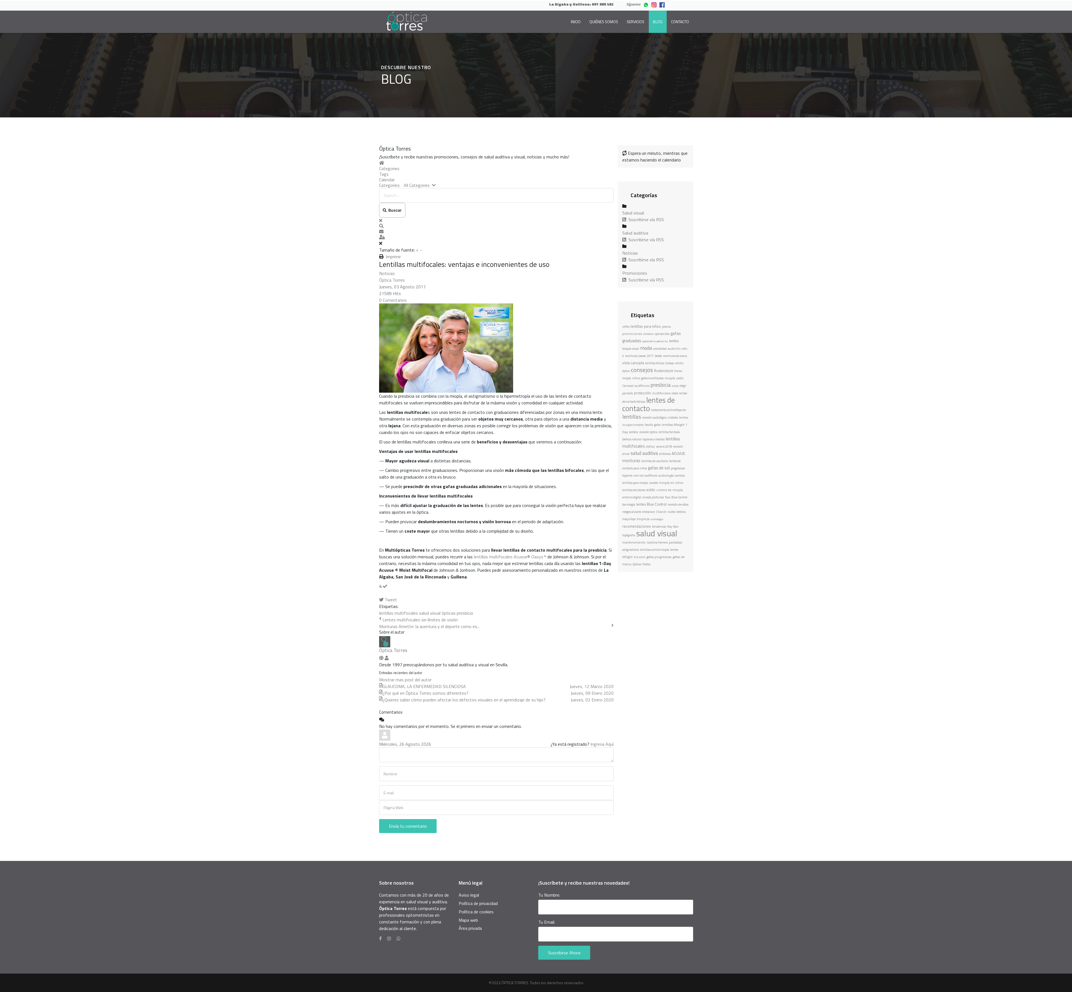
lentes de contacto (648, 404)
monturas (631, 460)
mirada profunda (653, 497)
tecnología (628, 504)
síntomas (665, 454)
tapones (627, 475)
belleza (681, 512)
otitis (626, 326)
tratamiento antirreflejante (668, 410)
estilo (650, 490)
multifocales (661, 393)
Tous (667, 497)
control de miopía (669, 490)
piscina (666, 326)
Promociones (634, 273)
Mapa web (468, 920)
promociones (632, 333)
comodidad (660, 348)
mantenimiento (634, 542)
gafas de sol (659, 468)
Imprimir (393, 256)
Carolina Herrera (657, 542)
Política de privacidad (478, 903)
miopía (670, 378)
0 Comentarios (393, 300)
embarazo (648, 512)
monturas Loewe (635, 356)
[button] (496, 226)
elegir (682, 385)
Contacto (680, 22)
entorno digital (631, 497)
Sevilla (649, 425)
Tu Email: (546, 922)
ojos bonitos (662, 334)
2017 (650, 356)
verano (648, 333)
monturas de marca (675, 356)
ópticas (449, 613)
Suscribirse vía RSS (645, 219)
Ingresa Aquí (602, 744)
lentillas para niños (646, 326)
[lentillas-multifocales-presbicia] (496, 348)
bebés (658, 356)
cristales (673, 417)
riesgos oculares (631, 512)
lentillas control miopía (654, 549)
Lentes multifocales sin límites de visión (420, 619)
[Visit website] (382, 658)
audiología (666, 475)
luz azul (639, 556)
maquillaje (629, 519)
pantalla (627, 393)
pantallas (675, 542)
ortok (675, 386)
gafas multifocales (652, 378)
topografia (628, 535)
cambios (680, 475)
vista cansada (633, 363)
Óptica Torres (392, 280)
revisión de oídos (678, 504)
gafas (657, 425)
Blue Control (679, 497)
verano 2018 (664, 446)
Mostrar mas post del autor (405, 679)
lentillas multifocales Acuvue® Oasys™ (510, 556)
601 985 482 (603, 4)
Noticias (387, 273)
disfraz (650, 446)
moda (646, 348)
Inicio (576, 22)
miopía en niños (671, 482)
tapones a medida (654, 439)
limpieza (643, 519)
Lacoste (653, 483)
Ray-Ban (673, 526)
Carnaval (627, 385)
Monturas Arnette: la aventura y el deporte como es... (429, 626)
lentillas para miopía (635, 483)
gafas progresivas (658, 556)
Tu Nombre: (549, 895)
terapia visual (630, 348)
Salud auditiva (635, 233)
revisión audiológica (654, 417)
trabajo (669, 363)
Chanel (661, 511)
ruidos (671, 512)
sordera (633, 432)
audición (674, 348)
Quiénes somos (603, 22)
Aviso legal (469, 895)
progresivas (678, 468)
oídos (675, 393)
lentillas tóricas (654, 363)
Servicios (635, 22)
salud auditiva (644, 453)
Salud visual (633, 212)
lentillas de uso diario (655, 461)
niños (636, 378)
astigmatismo (630, 549)
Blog (657, 22)
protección (642, 393)
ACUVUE (678, 453)
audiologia (657, 519)
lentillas (631, 416)
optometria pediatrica (655, 341)
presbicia (465, 613)
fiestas (646, 564)
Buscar (394, 210)
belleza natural (632, 439)
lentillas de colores (633, 490)
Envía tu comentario (408, 826)
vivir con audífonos (645, 475)
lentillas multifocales (398, 613)
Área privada (470, 928)
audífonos (642, 385)
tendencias (659, 526)
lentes (674, 341)
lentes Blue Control (651, 504)
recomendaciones (636, 526)
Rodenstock (663, 370)
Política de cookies (476, 911)
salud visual (430, 613)
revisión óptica (648, 432)
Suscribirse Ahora (564, 952)
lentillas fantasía (669, 432)
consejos (642, 369)
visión (680, 378)
